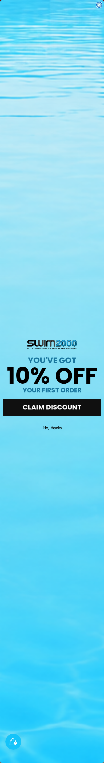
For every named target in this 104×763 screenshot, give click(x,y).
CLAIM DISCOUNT (52, 407)
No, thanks (52, 428)
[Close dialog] (99, 4)
